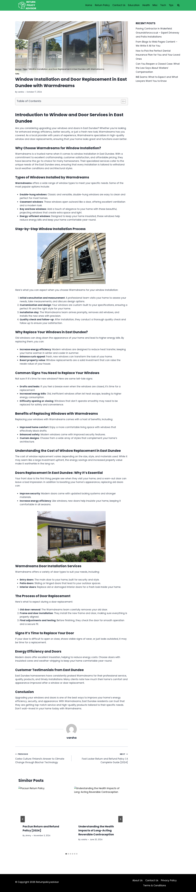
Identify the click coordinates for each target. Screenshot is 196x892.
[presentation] (43, 803)
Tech (163, 5)
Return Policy (102, 5)
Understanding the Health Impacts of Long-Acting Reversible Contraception (96, 830)
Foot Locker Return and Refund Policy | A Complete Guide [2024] (105, 758)
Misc (155, 5)
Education (134, 5)
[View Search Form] (178, 5)
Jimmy (28, 835)
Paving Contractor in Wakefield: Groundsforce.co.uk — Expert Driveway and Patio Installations (157, 32)
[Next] (120, 819)
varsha (21, 92)
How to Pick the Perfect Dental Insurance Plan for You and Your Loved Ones (158, 54)
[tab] (66, 854)
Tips (171, 5)
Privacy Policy (169, 880)
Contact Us (118, 5)
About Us (137, 880)
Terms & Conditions (154, 885)
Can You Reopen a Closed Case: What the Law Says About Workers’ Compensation (158, 68)
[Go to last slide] (23, 819)
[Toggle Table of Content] (122, 101)
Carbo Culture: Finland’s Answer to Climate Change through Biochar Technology (39, 758)
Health (146, 5)
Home (88, 5)
